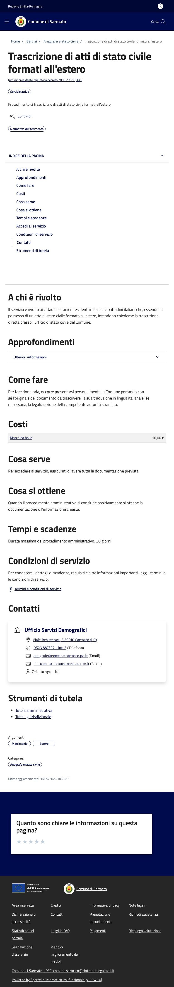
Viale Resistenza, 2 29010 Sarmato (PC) (65, 639)
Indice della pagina (26, 155)
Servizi (32, 41)
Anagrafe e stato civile (61, 41)
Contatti (57, 914)
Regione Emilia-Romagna (25, 6)
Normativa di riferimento (27, 128)
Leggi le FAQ (60, 930)
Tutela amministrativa (33, 710)
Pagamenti (98, 930)
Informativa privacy (105, 905)
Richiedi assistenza (143, 914)
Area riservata (23, 905)
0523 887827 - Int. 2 (50, 647)
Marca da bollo (21, 437)
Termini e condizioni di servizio (37, 589)
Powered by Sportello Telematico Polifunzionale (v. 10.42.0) (57, 979)
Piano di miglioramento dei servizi (65, 954)
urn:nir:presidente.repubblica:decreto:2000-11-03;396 (45, 79)
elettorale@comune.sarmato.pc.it (61, 663)
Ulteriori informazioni (30, 357)
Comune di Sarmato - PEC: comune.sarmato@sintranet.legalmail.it (63, 970)
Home (15, 41)
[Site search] (163, 21)
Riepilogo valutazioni (145, 930)
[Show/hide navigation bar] (7, 21)
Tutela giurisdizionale (33, 717)
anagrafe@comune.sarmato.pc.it (61, 655)
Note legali (137, 905)
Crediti (56, 905)
